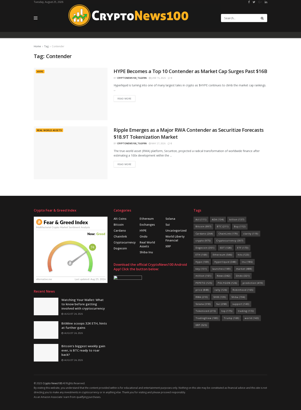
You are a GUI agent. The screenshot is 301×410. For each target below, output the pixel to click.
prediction (253, 282)
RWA (202, 296)
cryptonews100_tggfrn (132, 77)
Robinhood (243, 289)
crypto (203, 240)
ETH (201, 254)
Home (37, 46)
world (252, 318)
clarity (250, 233)
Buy (240, 226)
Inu (247, 261)
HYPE (40, 71)
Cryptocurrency (125, 242)
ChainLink (228, 233)
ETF (242, 247)
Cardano (120, 230)
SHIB (219, 296)
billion (236, 219)
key (201, 268)
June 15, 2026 (158, 77)
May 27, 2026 (158, 143)
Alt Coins (120, 219)
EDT (226, 247)
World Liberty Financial (175, 238)
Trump (231, 318)
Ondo (143, 236)
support (240, 303)
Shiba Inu (146, 252)
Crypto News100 (52, 383)
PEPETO (204, 282)
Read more (124, 98)
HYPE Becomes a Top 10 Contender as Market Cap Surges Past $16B (190, 71)
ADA (218, 219)
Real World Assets (49, 130)
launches (221, 268)
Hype (202, 261)
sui (167, 224)
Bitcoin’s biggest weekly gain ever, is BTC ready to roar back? (83, 350)
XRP (168, 246)
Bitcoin (119, 224)
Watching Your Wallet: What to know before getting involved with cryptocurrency (83, 304)
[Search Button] (263, 18)
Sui (221, 303)
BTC (223, 226)
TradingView (207, 318)
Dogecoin (120, 248)
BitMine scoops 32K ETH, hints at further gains (84, 325)
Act (201, 219)
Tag (46, 46)
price (202, 289)
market (244, 268)
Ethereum (147, 219)
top (226, 310)
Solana (170, 219)
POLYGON (227, 282)
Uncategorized (176, 230)
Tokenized (206, 310)
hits (243, 254)
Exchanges (147, 224)
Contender (58, 46)
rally (221, 289)
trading (246, 310)
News (223, 275)
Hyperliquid (225, 261)
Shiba (238, 296)
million (203, 275)
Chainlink (120, 236)
